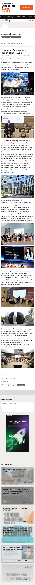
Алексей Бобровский (11, 34)
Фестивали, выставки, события (18, 375)
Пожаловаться (16, 37)
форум (13, 378)
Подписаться (6, 37)
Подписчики (11, 43)
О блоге (19, 43)
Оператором (15, 143)
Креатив (8, 378)
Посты (3, 43)
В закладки (21, 385)
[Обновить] (14, 398)
